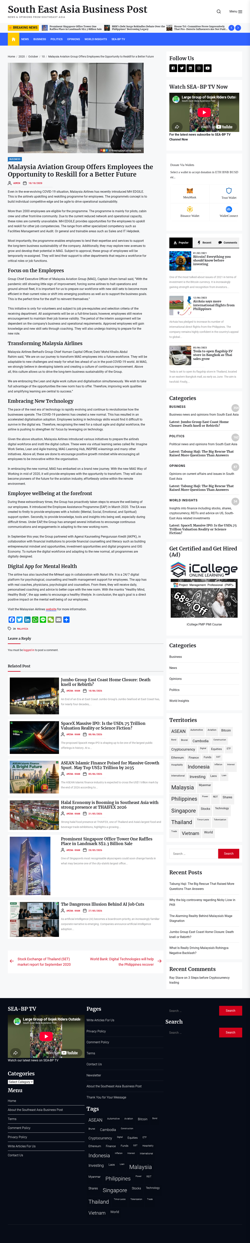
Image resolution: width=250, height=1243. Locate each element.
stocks (205, 809)
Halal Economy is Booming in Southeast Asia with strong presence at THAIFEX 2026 (109, 805)
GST (218, 757)
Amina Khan (73, 690)
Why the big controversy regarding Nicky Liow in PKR (199, 28)
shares (227, 797)
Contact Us (15, 1155)
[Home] (13, 39)
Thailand (181, 822)
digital (203, 748)
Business (39, 39)
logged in (28, 650)
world (208, 832)
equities (216, 749)
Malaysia (22, 628)
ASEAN (178, 731)
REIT (215, 796)
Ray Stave (176, 978)
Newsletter (94, 1075)
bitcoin (226, 730)
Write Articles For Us (22, 1146)
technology (222, 808)
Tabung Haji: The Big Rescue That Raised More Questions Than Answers (137, 28)
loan (224, 775)
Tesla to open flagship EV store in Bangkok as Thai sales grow (213, 354)
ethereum (177, 757)
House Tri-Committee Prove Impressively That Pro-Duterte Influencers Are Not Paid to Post (76, 29)
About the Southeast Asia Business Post (35, 1110)
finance (194, 757)
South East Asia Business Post (77, 9)
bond (173, 740)
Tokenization (220, 819)
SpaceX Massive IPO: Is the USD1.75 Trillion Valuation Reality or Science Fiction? (103, 726)
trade (174, 831)
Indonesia (199, 767)
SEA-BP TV (118, 39)
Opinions (73, 39)
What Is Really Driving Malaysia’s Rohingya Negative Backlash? (199, 950)
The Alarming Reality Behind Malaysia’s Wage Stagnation (200, 918)
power (205, 796)
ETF (229, 748)
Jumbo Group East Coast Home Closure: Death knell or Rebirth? (105, 682)
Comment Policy (19, 1128)
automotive (196, 729)
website (51, 609)
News (25, 39)
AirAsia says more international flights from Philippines (214, 305)
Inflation (218, 764)
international (178, 775)
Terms (12, 1119)
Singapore (183, 810)
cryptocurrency (183, 749)
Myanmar (205, 785)
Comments (230, 242)
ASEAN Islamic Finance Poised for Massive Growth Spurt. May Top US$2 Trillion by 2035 (110, 765)
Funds (207, 757)
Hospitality (177, 764)
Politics (56, 39)
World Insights (96, 39)
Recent (206, 242)
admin (16, 183)
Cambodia (201, 741)
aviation (212, 729)
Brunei (184, 740)
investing (197, 777)
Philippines (184, 799)
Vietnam (190, 833)
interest (231, 764)
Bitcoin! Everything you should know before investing (212, 260)
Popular (183, 242)
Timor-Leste (203, 819)
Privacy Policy (17, 1137)
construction (219, 740)
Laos (213, 776)
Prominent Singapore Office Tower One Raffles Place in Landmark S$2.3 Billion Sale (106, 841)
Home (12, 1101)
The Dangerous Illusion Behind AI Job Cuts (102, 904)
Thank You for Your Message (106, 1097)
